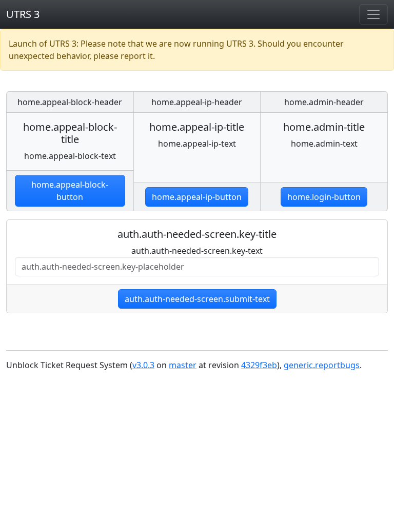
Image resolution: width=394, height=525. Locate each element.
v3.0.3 (143, 365)
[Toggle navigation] (373, 14)
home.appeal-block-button (69, 191)
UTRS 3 (23, 14)
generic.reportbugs (322, 365)
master (182, 365)
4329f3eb (259, 365)
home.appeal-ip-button (197, 197)
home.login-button (324, 197)
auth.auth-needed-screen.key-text (197, 250)
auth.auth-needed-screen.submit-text (197, 299)
